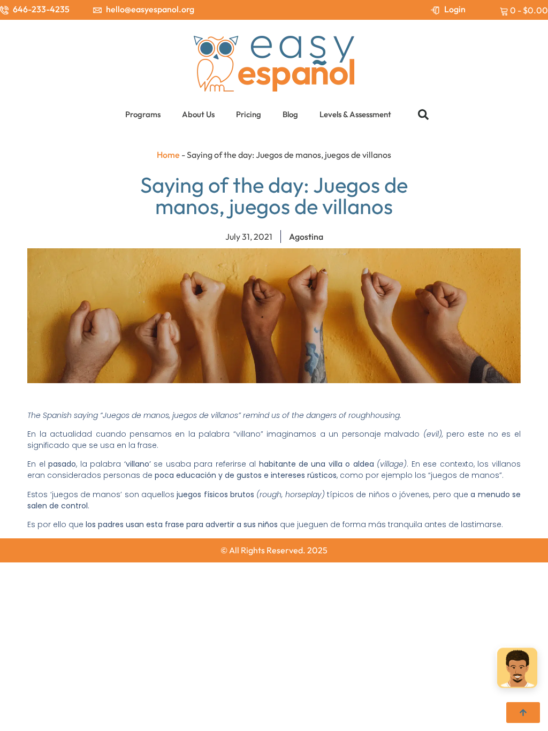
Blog (290, 114)
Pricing (248, 114)
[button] (423, 114)
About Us (198, 114)
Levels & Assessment (355, 114)
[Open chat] (517, 669)
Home (168, 154)
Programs (143, 114)
